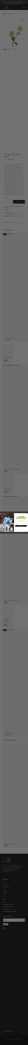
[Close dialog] (27, 514)
